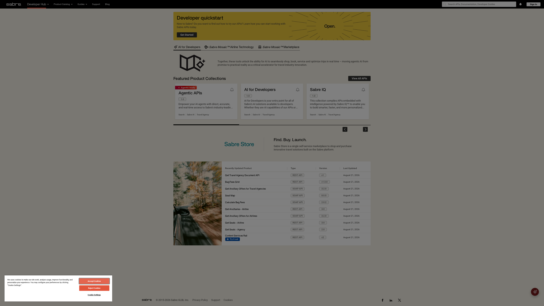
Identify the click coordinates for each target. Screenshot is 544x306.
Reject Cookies (94, 288)
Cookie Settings (94, 295)
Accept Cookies (94, 281)
